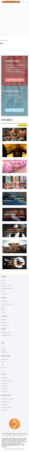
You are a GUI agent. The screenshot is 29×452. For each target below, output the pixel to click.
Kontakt (3, 280)
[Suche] (23, 2)
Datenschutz (4, 352)
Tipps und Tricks (5, 325)
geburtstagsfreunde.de (6, 401)
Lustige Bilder (4, 377)
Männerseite (4, 319)
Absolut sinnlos (4, 359)
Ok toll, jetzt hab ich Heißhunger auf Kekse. (14, 448)
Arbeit (2, 362)
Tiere (2, 370)
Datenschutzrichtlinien (20, 445)
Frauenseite (3, 322)
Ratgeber (3, 309)
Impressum (3, 283)
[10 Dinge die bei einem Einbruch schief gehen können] (14, 214)
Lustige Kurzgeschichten (6, 380)
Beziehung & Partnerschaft (7, 304)
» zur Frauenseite (14, 80)
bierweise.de (4, 404)
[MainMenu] (27, 2)
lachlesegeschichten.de (6, 407)
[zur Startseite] (10, 2)
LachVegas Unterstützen (6, 288)
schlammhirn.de (4, 409)
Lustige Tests (4, 388)
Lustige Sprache (5, 386)
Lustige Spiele (4, 383)
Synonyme (3, 367)
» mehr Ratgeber (22, 125)
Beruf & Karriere (4, 301)
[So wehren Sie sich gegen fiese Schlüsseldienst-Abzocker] (14, 150)
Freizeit (3, 306)
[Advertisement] (14, 21)
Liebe (2, 364)
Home (1, 40)
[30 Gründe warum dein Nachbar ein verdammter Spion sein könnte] (14, 230)
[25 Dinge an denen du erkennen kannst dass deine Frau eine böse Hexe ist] (14, 262)
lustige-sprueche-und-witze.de (8, 398)
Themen (6, 40)
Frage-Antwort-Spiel (5, 332)
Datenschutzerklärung (6, 285)
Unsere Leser (4, 294)
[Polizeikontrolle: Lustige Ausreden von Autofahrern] (14, 198)
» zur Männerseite (15, 110)
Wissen (3, 312)
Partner (2, 291)
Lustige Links (4, 391)
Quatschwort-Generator (6, 335)
